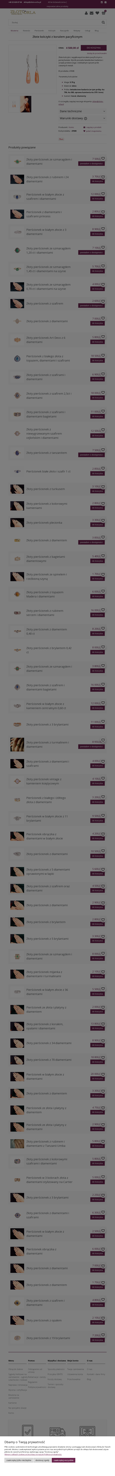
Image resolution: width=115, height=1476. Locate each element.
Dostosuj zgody (42, 1460)
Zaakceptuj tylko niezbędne (18, 1460)
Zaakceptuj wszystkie (63, 1460)
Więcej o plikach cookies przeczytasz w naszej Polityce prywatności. (33, 1454)
